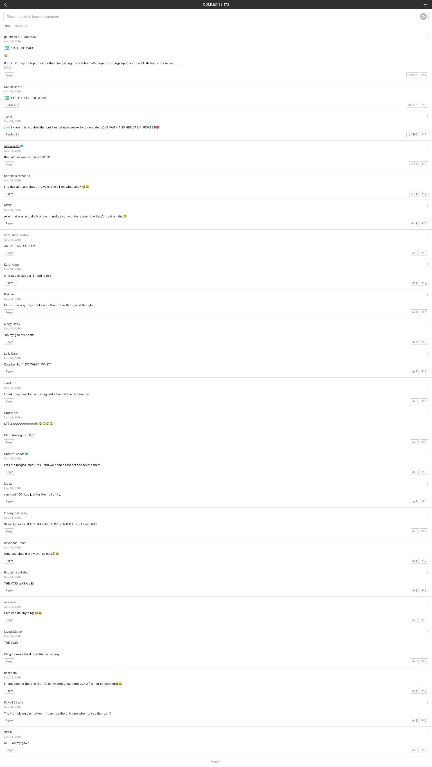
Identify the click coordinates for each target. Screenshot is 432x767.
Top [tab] (7, 26)
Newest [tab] (21, 26)
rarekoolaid (12, 146)
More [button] (7, 67)
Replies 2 (11, 134)
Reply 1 (10, 282)
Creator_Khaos (14, 454)
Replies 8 (11, 105)
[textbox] (213, 16)
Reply (9, 75)
